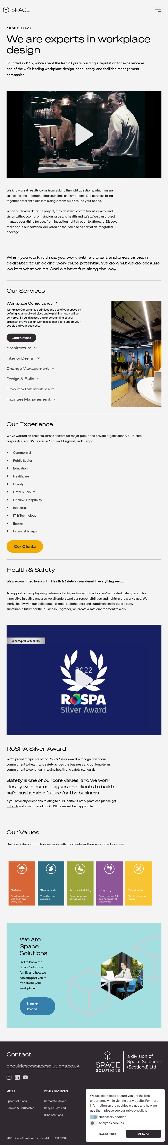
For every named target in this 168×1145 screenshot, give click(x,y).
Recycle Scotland (55, 1108)
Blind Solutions (53, 1115)
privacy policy (136, 1110)
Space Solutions (17, 1101)
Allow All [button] (143, 1134)
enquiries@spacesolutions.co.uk (43, 1066)
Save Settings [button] (107, 1134)
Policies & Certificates (20, 1108)
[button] (94, 1117)
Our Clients (25, 546)
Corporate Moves (55, 1101)
